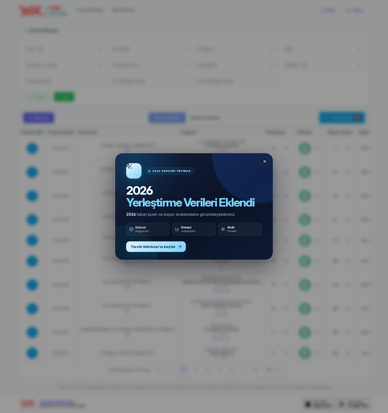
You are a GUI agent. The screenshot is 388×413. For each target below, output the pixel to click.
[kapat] (264, 161)
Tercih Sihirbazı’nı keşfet (153, 247)
